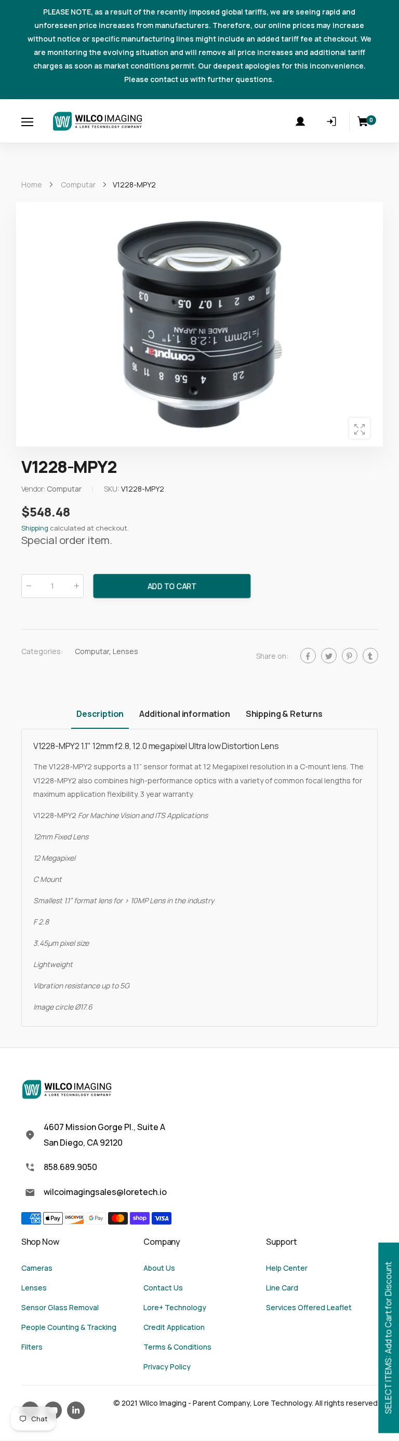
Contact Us (163, 1288)
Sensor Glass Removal (60, 1307)
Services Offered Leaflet (309, 1307)
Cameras (36, 1268)
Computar (92, 651)
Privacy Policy (167, 1366)
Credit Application (174, 1327)
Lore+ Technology (174, 1307)
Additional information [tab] (184, 713)
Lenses (125, 651)
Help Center (287, 1268)
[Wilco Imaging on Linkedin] (76, 1410)
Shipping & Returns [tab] (284, 713)
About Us (159, 1268)
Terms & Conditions (177, 1347)
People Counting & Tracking (68, 1327)
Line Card (282, 1288)
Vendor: (34, 489)
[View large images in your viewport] (359, 428)
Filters (32, 1347)
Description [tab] (100, 713)
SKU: (112, 489)
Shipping (34, 528)
